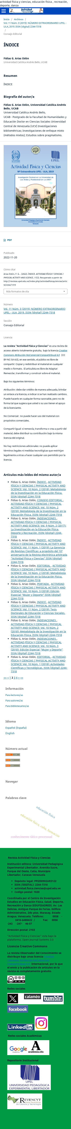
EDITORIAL (44, 565)
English (10, 733)
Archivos (18, 19)
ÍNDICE (42, 482)
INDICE (42, 602)
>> (21, 677)
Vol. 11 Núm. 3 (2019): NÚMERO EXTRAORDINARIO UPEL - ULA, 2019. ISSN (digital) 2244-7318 (35, 24)
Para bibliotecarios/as (17, 706)
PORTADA (43, 584)
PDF (9, 240)
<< (5, 677)
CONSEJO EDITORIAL (50, 500)
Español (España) (16, 727)
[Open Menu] (3, 11)
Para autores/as (14, 700)
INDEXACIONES (47, 518)
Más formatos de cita (17, 291)
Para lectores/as (14, 695)
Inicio (6, 19)
